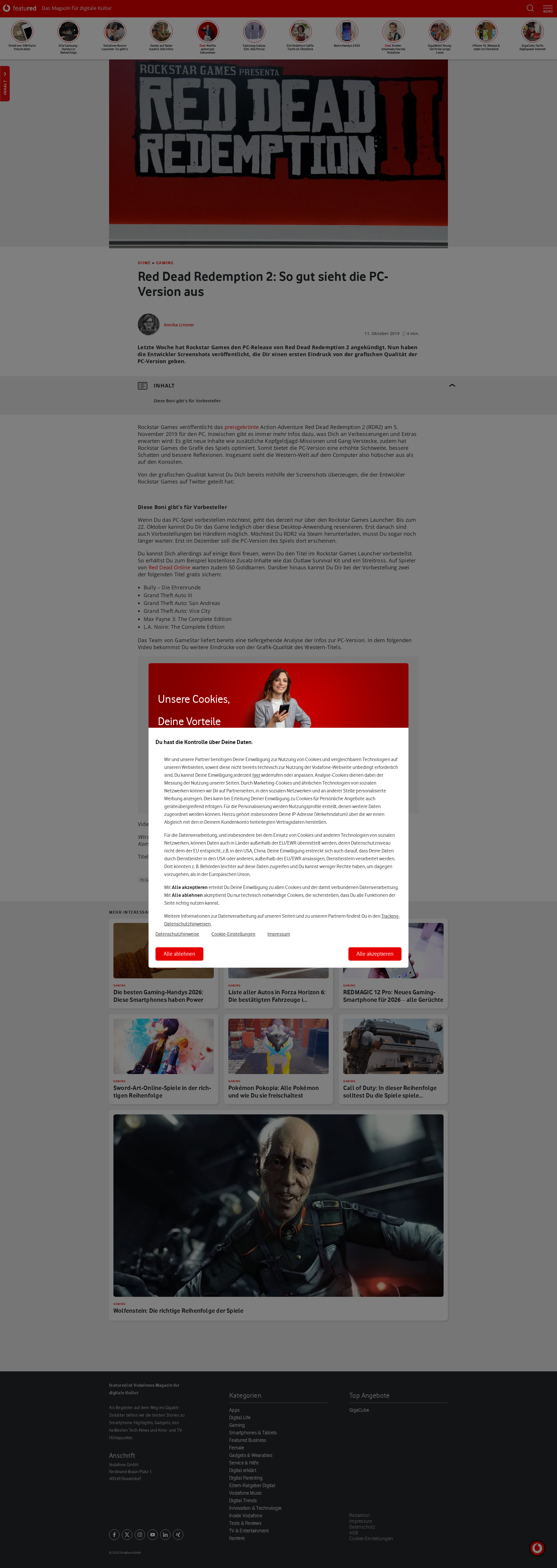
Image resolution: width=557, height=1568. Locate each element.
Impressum (278, 934)
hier (256, 775)
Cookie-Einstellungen (233, 934)
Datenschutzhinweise (177, 934)
